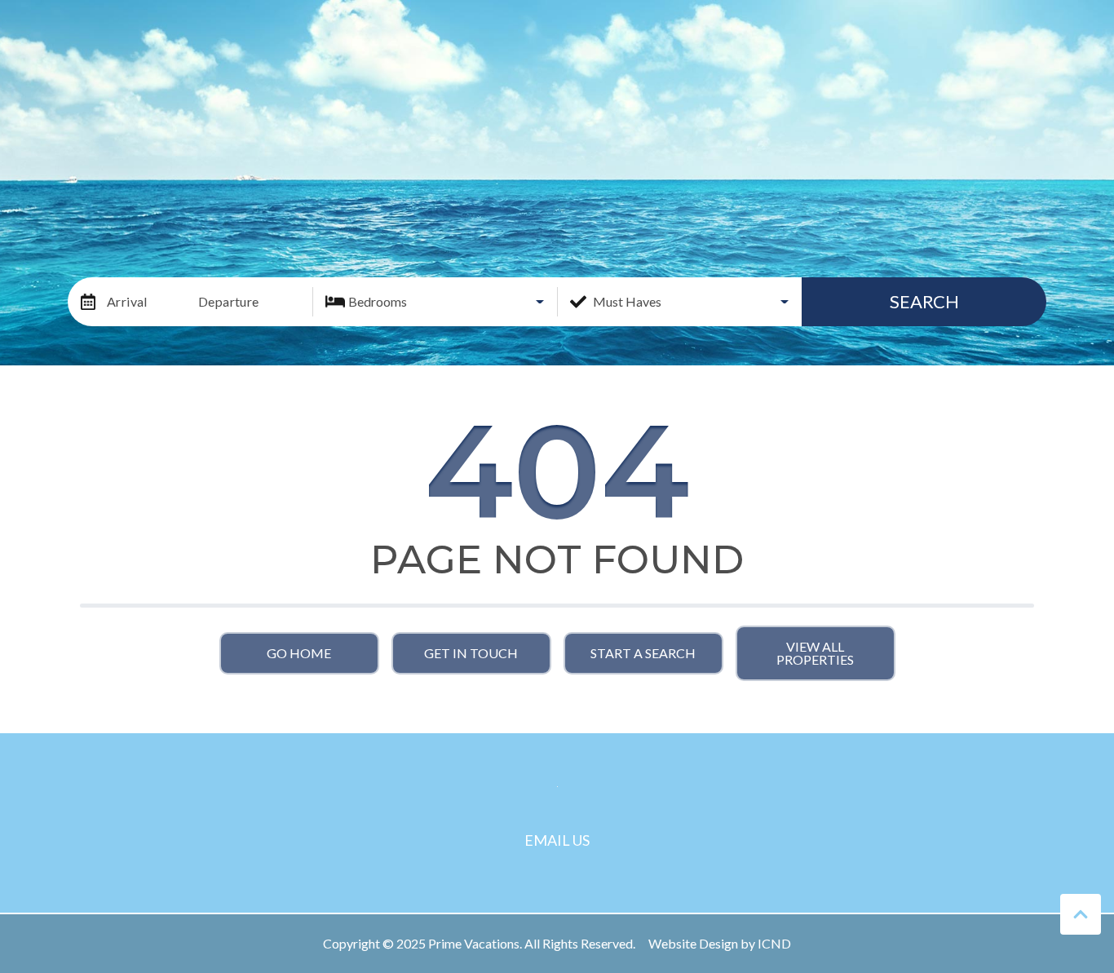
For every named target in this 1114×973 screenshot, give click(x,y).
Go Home (299, 653)
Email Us (557, 840)
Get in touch (471, 653)
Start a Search (643, 653)
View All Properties (815, 653)
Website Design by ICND (719, 943)
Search (924, 301)
